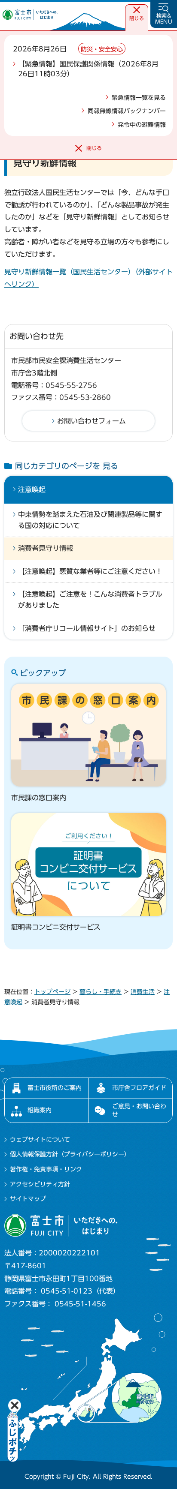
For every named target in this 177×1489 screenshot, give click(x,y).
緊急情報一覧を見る (139, 98)
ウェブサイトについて (40, 1140)
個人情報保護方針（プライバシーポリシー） (70, 1154)
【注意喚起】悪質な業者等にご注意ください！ (90, 571)
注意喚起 (32, 489)
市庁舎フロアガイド (139, 1088)
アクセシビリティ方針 (40, 1184)
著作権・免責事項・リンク (46, 1169)
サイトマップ (28, 1199)
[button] (136, 14)
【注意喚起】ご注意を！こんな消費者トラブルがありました (90, 600)
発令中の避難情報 (142, 125)
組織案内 (39, 1110)
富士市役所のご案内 (54, 1088)
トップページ (52, 992)
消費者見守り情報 (45, 548)
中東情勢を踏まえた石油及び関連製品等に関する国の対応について (90, 520)
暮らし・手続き (100, 992)
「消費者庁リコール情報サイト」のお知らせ (87, 628)
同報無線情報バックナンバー (127, 111)
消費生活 (143, 992)
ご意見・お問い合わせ (139, 1110)
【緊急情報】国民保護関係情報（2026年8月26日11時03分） (88, 68)
